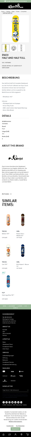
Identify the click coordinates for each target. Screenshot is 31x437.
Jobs (4, 331)
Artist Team (6, 349)
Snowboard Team (8, 346)
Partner (5, 335)
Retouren (5, 360)
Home (2, 11)
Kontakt (5, 329)
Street (17, 11)
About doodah (7, 333)
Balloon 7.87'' (6, 234)
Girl (18, 231)
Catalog (8, 11)
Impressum (9, 405)
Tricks (4, 231)
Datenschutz (19, 405)
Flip (3, 293)
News (4, 342)
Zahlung (5, 358)
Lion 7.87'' (5, 264)
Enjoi (5, 55)
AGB (14, 405)
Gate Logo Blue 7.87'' (8, 295)
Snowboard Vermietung (9, 364)
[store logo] (15, 6)
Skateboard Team (8, 344)
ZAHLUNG (6, 368)
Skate (13, 11)
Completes (24, 11)
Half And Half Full (7, 13)
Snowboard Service (8, 362)
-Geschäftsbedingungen (11, 397)
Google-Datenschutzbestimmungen (19, 395)
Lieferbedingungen (8, 355)
